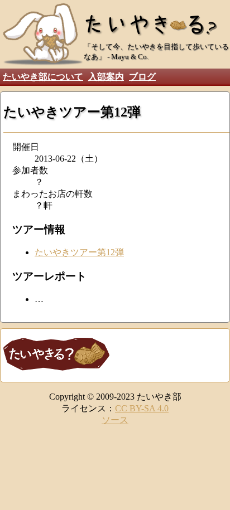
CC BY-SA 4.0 (142, 408)
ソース (115, 420)
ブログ (142, 76)
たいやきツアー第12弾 (79, 252)
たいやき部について (43, 76)
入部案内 (106, 76)
